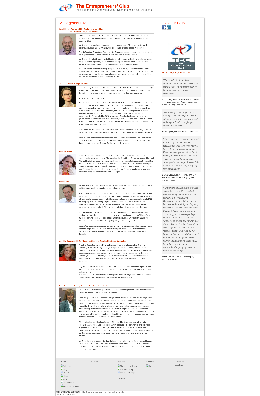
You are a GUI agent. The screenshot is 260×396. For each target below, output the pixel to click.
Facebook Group (127, 373)
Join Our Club (173, 23)
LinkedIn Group (126, 369)
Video (65, 379)
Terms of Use (71, 395)
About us (117, 16)
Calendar (67, 366)
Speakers (167, 16)
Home (67, 16)
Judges (152, 366)
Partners (142, 16)
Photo (65, 376)
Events (66, 373)
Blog (65, 369)
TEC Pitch (93, 16)
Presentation (68, 383)
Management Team (128, 366)
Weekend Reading (71, 386)
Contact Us (192, 16)
